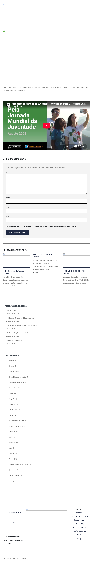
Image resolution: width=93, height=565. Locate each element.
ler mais (6, 289)
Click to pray (79, 524)
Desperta (12, 399)
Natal (10, 448)
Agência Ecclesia (79, 527)
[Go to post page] (16, 260)
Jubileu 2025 (13, 432)
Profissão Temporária (14, 340)
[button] (13, 7)
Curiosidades (13, 393)
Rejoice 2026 (11, 310)
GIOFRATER (13, 410)
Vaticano (79, 513)
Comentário (11, 173)
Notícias (11, 453)
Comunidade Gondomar (16, 382)
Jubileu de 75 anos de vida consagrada (20, 318)
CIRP (79, 539)
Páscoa (11, 459)
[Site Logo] (7, 9)
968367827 (16, 523)
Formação (12, 404)
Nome (8, 198)
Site (7, 217)
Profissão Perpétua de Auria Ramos (19, 333)
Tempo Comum (14, 475)
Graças (11, 415)
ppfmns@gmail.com (15, 512)
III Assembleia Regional (16, 421)
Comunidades (13, 388)
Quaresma (12, 470)
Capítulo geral (13, 371)
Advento (11, 360)
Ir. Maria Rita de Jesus (16, 426)
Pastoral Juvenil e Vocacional (18, 464)
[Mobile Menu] (17, 15)
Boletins (11, 366)
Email (8, 207)
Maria (10, 437)
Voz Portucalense (79, 531)
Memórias (12, 442)
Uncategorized (13, 481)
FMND (79, 535)
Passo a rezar (79, 520)
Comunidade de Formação (17, 377)
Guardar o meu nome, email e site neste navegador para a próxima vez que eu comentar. (43, 226)
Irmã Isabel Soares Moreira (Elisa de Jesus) (22, 325)
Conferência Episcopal (79, 516)
